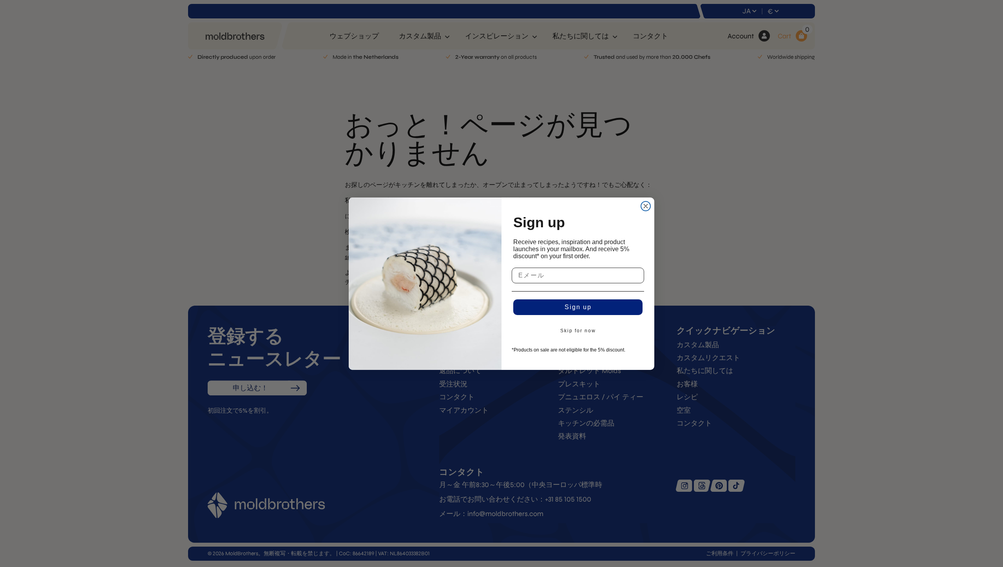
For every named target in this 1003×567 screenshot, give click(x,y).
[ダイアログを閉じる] (645, 206)
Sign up (578, 307)
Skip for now (578, 330)
